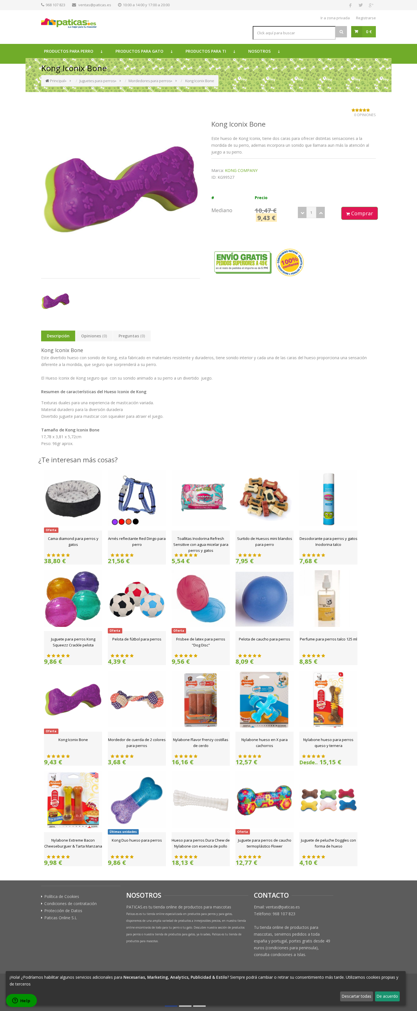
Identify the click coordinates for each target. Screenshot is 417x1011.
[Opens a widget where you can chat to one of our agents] (21, 1001)
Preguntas (132, 336)
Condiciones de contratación (70, 903)
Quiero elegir (21, 996)
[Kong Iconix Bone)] (120, 189)
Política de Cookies (61, 896)
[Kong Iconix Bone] (55, 301)
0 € (369, 31)
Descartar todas (356, 996)
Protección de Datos (63, 910)
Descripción (58, 336)
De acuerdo (387, 996)
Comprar (361, 213)
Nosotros (259, 51)
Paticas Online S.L (60, 917)
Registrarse (366, 17)
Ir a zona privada (335, 17)
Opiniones (94, 336)
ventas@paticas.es (94, 4)
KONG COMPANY (241, 170)
